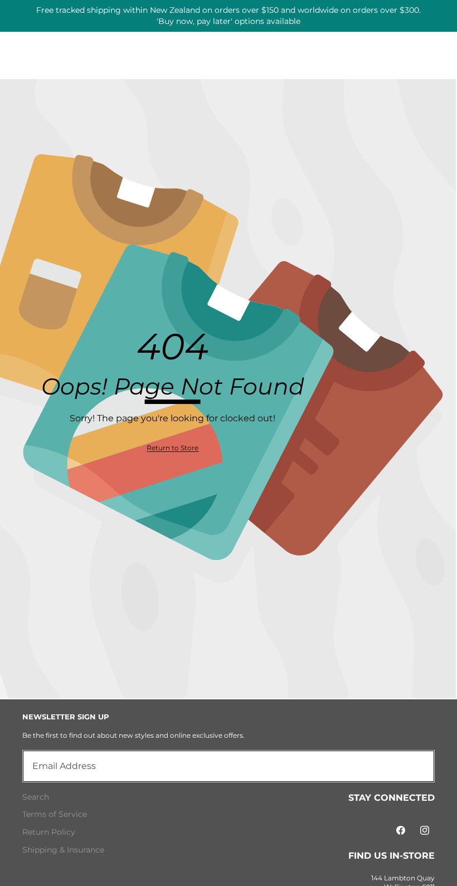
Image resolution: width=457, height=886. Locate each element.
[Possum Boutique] (228, 11)
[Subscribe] (413, 766)
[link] (172, 448)
